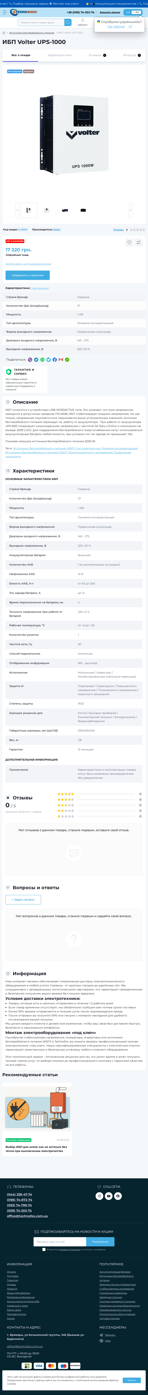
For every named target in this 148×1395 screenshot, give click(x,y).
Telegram (110, 1335)
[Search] (67, 22)
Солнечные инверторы (113, 1292)
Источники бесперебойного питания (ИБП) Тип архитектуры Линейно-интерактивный (75, 448)
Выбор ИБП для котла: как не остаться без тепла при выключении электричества (36, 1149)
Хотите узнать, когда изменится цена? (28, 263)
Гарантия (12, 1280)
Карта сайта (14, 1309)
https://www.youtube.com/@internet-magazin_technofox (109, 1196)
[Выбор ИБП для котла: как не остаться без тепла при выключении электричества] (37, 1109)
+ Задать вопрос (23, 899)
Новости (12, 1288)
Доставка (12, 1276)
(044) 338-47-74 (19, 1194)
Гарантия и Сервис (24, 371)
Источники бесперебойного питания (31, 32)
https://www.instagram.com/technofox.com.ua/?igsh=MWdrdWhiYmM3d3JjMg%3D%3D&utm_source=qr (99, 1196)
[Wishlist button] (129, 242)
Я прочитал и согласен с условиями (76, 1249)
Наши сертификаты (18, 1292)
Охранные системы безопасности (119, 1305)
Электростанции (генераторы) (117, 1284)
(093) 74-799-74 (19, 1205)
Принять (131, 1380)
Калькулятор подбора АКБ (23, 1301)
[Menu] (5, 12)
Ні (130, 26)
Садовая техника (109, 1318)
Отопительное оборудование (117, 1314)
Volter (57, 229)
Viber (108, 1340)
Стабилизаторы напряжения (116, 1288)
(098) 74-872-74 (19, 1200)
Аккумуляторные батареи (114, 1271)
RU (137, 12)
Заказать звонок (110, 12)
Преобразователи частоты (115, 1309)
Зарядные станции (110, 1297)
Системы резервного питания (117, 1301)
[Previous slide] (17, 210)
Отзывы (11, 1284)
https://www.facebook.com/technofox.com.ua (118, 1196)
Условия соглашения (69, 1249)
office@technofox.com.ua (27, 1216)
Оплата (11, 1271)
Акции (11, 1318)
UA (128, 12)
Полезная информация (21, 1297)
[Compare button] (138, 242)
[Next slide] (130, 210)
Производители (16, 1314)
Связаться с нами (17, 1305)
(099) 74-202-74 (19, 1210)
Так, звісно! (116, 26)
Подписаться (100, 1241)
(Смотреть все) (40, 288)
